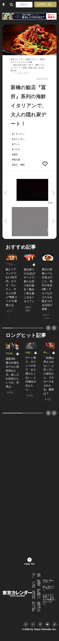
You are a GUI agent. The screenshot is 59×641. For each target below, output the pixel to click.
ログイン (24, 4)
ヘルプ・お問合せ (33, 584)
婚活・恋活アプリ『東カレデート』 (48, 588)
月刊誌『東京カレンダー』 (48, 581)
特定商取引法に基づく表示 (38, 606)
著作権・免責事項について (38, 594)
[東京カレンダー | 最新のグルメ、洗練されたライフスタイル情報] (3, 4)
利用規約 (38, 575)
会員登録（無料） (45, 4)
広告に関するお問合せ (33, 594)
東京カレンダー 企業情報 (34, 606)
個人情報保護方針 (38, 582)
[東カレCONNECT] (29, 16)
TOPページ (33, 575)
